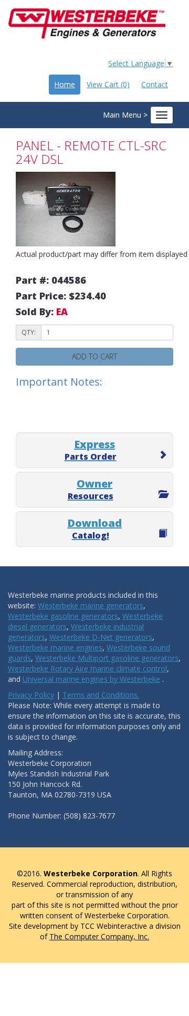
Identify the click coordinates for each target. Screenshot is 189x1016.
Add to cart (94, 356)
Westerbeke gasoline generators (63, 616)
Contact (154, 84)
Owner (90, 489)
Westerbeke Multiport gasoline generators (106, 658)
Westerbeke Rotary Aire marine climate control (87, 668)
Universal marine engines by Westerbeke (91, 679)
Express (91, 449)
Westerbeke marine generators (90, 605)
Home (64, 84)
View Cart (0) (108, 84)
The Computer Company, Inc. (99, 936)
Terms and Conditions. (100, 695)
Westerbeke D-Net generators (100, 637)
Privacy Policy (31, 695)
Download (94, 528)
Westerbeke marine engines (55, 647)
